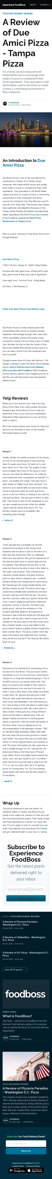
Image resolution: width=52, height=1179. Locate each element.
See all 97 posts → (15, 969)
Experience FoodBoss (14, 4)
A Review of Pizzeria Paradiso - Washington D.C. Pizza (21, 923)
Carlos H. (8, 520)
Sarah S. (8, 781)
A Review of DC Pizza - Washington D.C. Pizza (26, 954)
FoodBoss (13, 103)
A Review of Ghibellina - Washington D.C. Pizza (24, 938)
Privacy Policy (33, 1166)
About (33, 4)
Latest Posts (18, 1166)
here (44, 828)
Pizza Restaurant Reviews (18, 13)
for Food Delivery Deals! (26, 1136)
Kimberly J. (9, 648)
